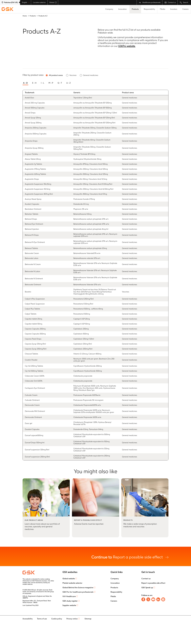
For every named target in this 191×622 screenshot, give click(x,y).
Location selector (39, 2)
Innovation (122, 9)
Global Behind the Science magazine (77, 587)
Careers (185, 9)
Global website (68, 578)
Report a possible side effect (127, 557)
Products (135, 9)
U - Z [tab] (68, 83)
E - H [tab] (34, 83)
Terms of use (42, 619)
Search (185, 2)
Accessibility (28, 619)
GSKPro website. (126, 46)
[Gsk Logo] (29, 572)
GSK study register (70, 601)
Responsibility (149, 9)
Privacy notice (72, 619)
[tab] (25, 82)
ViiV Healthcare (69, 596)
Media (162, 9)
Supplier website (69, 605)
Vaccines (72, 75)
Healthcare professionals (151, 2)
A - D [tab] (25, 83)
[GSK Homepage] (7, 9)
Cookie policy (56, 619)
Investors (173, 9)
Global (51, 2)
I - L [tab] (42, 83)
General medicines (90, 75)
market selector (27, 584)
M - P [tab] (51, 83)
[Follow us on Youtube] (153, 599)
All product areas (56, 75)
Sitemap (88, 619)
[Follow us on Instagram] (163, 599)
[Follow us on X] (148, 599)
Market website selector (72, 583)
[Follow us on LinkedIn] (158, 599)
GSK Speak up (147, 587)
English (24, 2)
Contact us (171, 2)
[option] (54, 75)
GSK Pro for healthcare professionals (77, 592)
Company (109, 9)
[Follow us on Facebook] (143, 599)
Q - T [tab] (60, 83)
